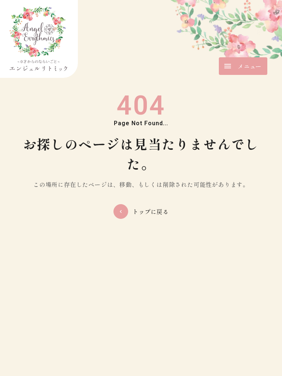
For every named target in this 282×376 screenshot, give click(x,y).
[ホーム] (39, 39)
